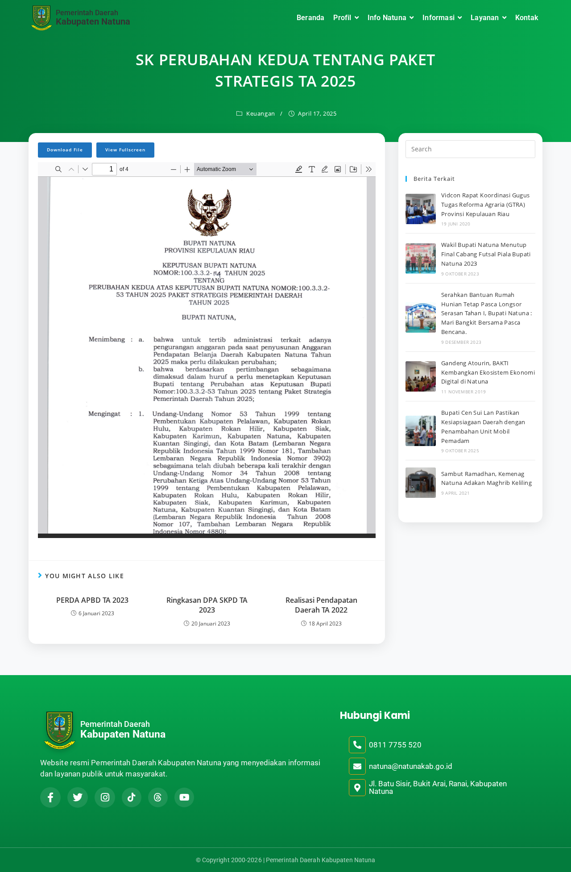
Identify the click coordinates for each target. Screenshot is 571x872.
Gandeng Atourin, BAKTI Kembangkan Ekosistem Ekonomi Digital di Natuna (488, 372)
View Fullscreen (125, 149)
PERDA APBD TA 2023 (92, 600)
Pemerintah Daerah (87, 12)
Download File (65, 149)
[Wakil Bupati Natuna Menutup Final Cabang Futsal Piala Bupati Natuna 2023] (420, 258)
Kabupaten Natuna (93, 21)
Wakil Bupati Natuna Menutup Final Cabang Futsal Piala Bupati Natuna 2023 (486, 254)
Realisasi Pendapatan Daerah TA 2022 (321, 605)
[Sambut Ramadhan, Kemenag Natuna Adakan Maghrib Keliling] (420, 482)
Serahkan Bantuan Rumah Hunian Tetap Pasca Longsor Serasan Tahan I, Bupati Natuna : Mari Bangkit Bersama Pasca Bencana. (486, 313)
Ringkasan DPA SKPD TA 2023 (207, 605)
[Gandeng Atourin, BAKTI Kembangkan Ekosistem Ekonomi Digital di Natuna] (420, 376)
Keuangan (260, 113)
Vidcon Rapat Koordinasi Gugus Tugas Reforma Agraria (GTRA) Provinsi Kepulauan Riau (485, 204)
